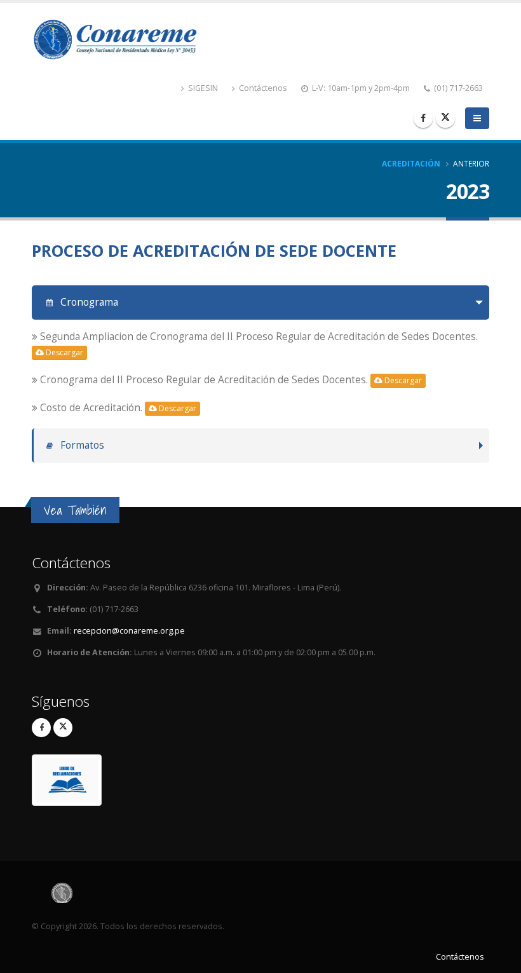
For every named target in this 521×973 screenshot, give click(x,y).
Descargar (63, 352)
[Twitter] (445, 118)
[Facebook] (423, 118)
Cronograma (88, 302)
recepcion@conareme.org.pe (129, 630)
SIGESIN (202, 88)
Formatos (81, 445)
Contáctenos (262, 88)
